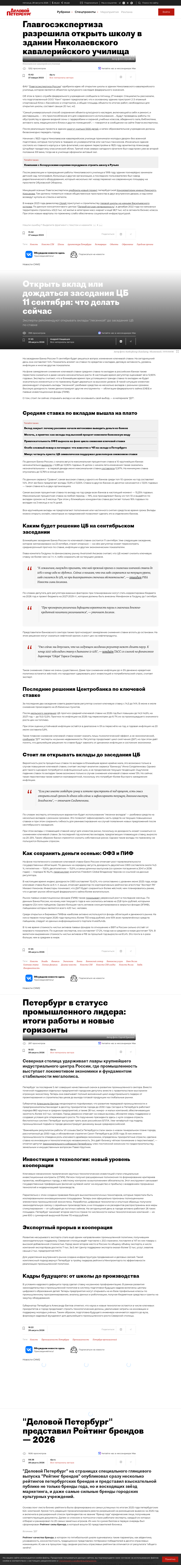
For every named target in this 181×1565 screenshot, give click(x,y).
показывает (93, 898)
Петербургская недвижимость (96, 206)
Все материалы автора (61, 77)
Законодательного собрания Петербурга (67, 1143)
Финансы (55, 961)
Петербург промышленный (105, 1339)
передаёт (108, 651)
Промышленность (81, 1339)
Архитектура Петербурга (79, 244)
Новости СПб (47, 244)
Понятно (170, 1559)
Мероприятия (109, 12)
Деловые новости (68, 964)
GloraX (63, 203)
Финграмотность (31, 968)
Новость (34, 244)
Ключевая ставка (30, 964)
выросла (46, 465)
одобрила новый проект (83, 190)
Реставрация (100, 244)
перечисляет (61, 872)
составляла (108, 468)
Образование (127, 244)
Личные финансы (50, 964)
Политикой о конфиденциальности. (78, 1560)
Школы (61, 244)
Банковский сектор (94, 961)
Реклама (126, 12)
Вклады (44, 961)
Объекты (114, 244)
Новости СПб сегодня (105, 964)
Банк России (131, 961)
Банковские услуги (115, 961)
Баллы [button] (132, 1484)
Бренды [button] (27, 1484)
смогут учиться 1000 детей (82, 129)
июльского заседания (43, 713)
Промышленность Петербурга (55, 1339)
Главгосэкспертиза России (45, 86)
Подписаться (91, 3)
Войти (166, 12)
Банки (79, 961)
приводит (135, 577)
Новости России (126, 964)
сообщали (29, 739)
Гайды (139, 964)
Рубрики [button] (64, 12)
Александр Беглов (48, 1103)
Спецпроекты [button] (86, 12)
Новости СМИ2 (31, 264)
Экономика (68, 961)
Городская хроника (145, 244)
